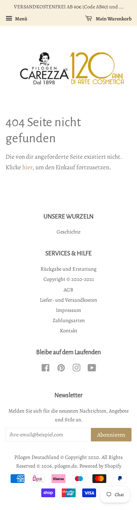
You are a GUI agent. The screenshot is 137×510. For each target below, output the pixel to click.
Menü (20, 18)
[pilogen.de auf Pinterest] (61, 369)
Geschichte (68, 231)
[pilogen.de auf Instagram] (76, 369)
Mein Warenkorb (113, 18)
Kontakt (68, 330)
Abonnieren (111, 435)
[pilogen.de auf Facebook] (45, 369)
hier (27, 167)
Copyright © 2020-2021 (68, 279)
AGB (68, 289)
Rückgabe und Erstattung (68, 269)
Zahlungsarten (69, 320)
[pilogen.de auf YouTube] (92, 369)
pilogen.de (65, 466)
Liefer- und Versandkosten (68, 300)
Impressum (68, 310)
